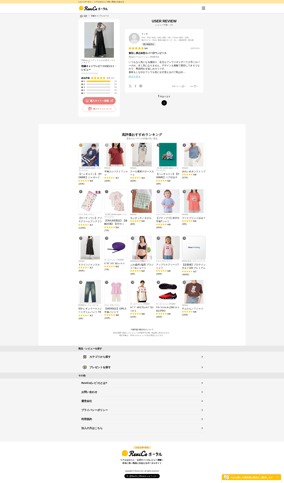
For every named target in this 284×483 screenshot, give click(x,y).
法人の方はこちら (92, 428)
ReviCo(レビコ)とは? (94, 382)
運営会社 (86, 401)
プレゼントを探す (100, 367)
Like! (194, 86)
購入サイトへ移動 (99, 100)
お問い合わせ (89, 392)
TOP (85, 16)
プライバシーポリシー (94, 410)
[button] (251, 477)
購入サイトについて (102, 109)
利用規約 (86, 419)
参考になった (178, 86)
